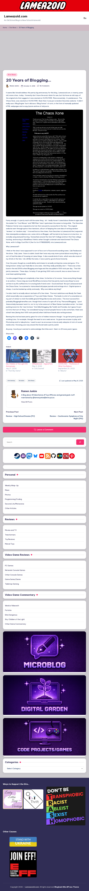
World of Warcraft (12, 606)
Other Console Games (14, 575)
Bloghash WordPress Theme (66, 887)
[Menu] (85, 18)
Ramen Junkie (29, 391)
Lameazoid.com (15, 16)
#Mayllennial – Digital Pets (42, 364)
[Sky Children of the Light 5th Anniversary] (18, 356)
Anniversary (11, 380)
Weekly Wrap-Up (12, 486)
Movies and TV (11, 530)
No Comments (44, 86)
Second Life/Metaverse (14, 504)
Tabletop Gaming (12, 584)
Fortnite (8, 610)
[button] (26, 402)
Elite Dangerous (11, 615)
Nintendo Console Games (15, 570)
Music (7, 490)
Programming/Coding (13, 499)
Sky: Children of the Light (15, 619)
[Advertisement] (44, 48)
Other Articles (10, 508)
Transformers (10, 535)
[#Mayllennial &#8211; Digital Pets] (44, 356)
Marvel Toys (9, 544)
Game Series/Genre (13, 579)
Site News (12, 74)
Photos (8, 495)
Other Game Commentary (15, 624)
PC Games (9, 566)
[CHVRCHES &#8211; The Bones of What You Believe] (70, 356)
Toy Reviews (10, 539)
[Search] (80, 442)
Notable (21, 380)
